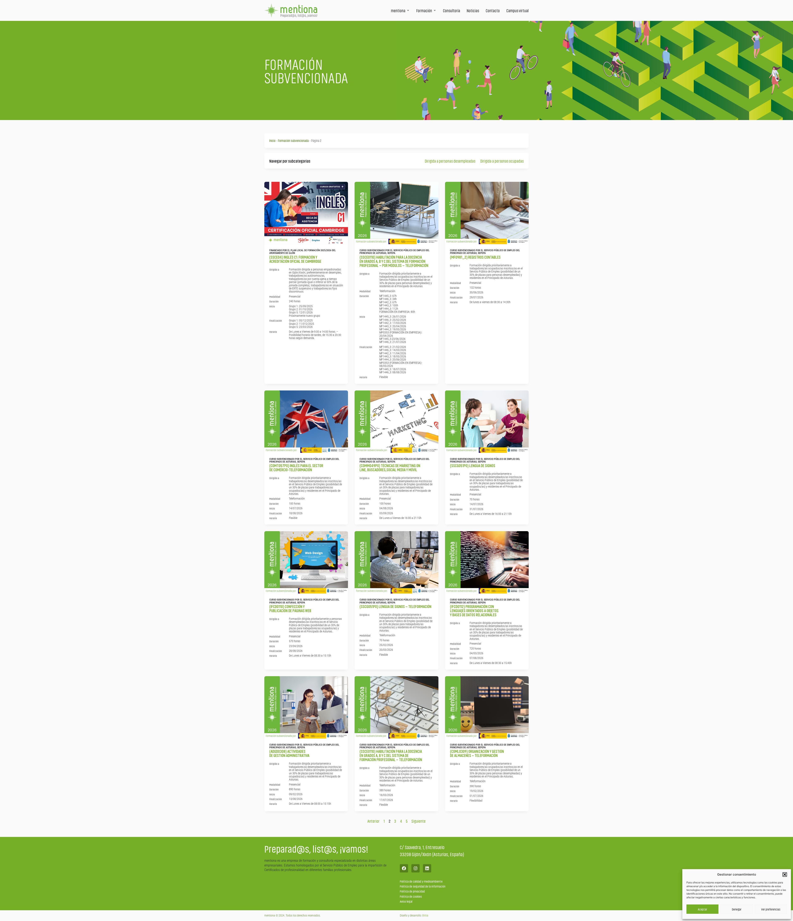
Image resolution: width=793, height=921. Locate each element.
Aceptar (702, 909)
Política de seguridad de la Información (422, 886)
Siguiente (418, 820)
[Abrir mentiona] (408, 10)
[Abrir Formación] (434, 10)
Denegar (736, 909)
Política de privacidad (412, 891)
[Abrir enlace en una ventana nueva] (404, 868)
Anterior (373, 820)
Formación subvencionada (293, 140)
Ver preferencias (770, 909)
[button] (785, 874)
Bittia (425, 915)
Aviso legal (406, 901)
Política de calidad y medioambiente (421, 881)
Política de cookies (411, 896)
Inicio (272, 140)
